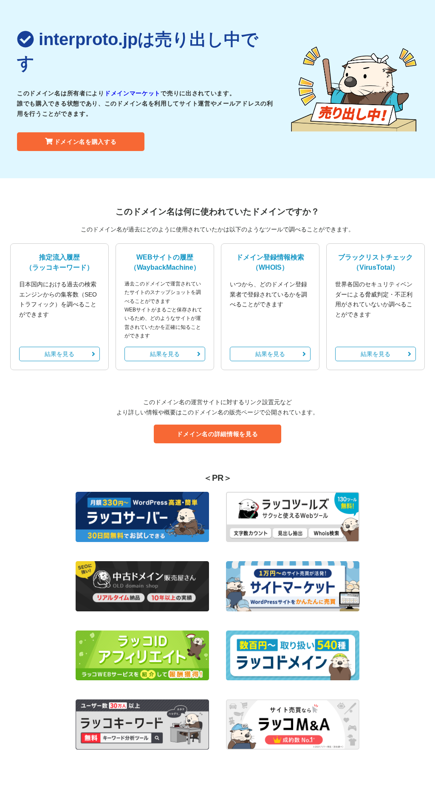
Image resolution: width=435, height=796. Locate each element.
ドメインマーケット (133, 93)
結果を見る (59, 354)
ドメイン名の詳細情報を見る (217, 434)
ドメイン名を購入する (85, 141)
